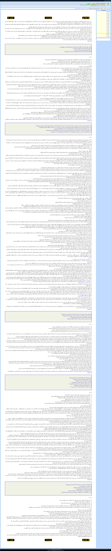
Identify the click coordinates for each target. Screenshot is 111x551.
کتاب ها (100, 5)
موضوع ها (97, 5)
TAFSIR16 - (108, 34)
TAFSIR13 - (108, 30)
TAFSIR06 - (108, 20)
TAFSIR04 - (108, 17)
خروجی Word (83, 8)
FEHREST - (108, 11)
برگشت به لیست (77, 8)
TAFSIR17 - (108, 36)
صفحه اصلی (104, 5)
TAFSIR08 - (108, 23)
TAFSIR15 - (108, 33)
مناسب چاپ (87, 8)
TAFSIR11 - (108, 27)
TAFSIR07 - (108, 21)
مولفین (95, 5)
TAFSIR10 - (108, 26)
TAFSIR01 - (108, 13)
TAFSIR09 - (108, 24)
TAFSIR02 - (108, 14)
